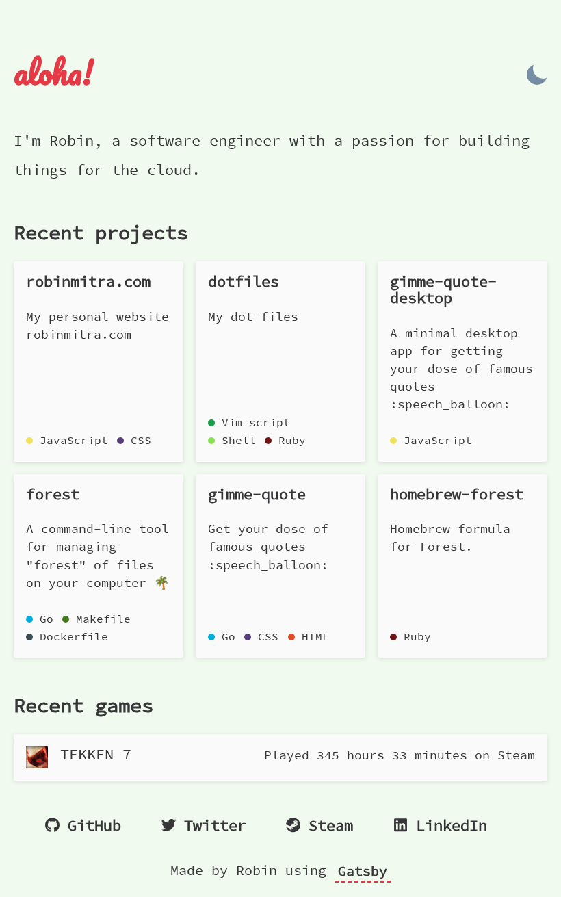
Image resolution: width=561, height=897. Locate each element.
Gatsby (362, 870)
